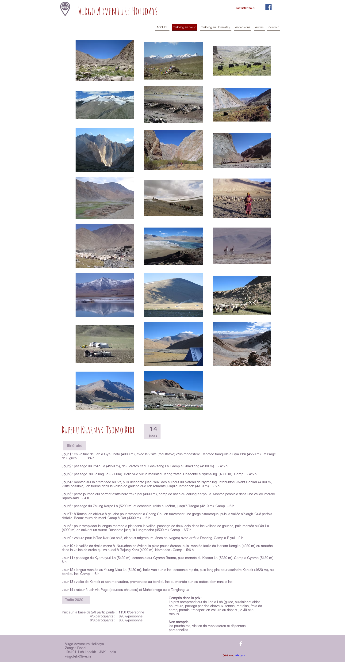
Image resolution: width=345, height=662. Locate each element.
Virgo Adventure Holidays (118, 11)
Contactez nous (245, 8)
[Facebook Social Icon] (268, 7)
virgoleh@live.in (78, 656)
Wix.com (240, 655)
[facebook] (241, 644)
